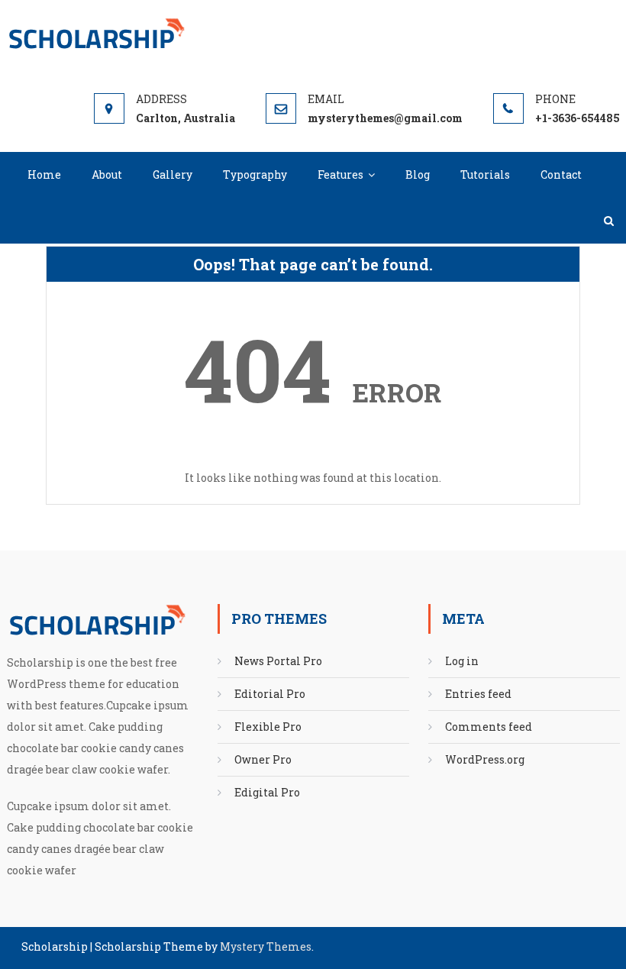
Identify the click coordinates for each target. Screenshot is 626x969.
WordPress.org (484, 759)
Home (44, 174)
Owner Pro (263, 759)
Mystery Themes (265, 946)
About (107, 174)
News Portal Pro (278, 661)
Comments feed (488, 726)
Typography (255, 174)
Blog (417, 174)
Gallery (172, 174)
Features (340, 174)
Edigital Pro (267, 792)
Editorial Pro (269, 693)
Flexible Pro (268, 726)
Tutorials (485, 174)
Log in (462, 661)
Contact (561, 174)
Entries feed (478, 693)
